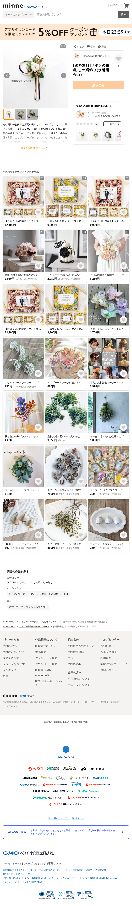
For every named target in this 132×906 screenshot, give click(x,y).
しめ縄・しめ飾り (43, 582)
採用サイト (78, 818)
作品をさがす (11, 657)
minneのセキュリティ (113, 664)
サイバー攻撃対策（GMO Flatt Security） (100, 878)
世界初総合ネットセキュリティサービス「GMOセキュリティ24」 (32, 870)
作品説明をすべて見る (33, 147)
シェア (80, 46)
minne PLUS (43, 669)
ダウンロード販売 (46, 664)
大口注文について (79, 684)
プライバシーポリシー (88, 702)
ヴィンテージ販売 (46, 657)
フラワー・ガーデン (18, 582)
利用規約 (105, 657)
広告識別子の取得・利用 (64, 702)
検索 (123, 14)
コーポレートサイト (58, 818)
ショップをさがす (14, 664)
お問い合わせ (108, 670)
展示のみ (98, 85)
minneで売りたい (46, 645)
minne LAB (42, 675)
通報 (103, 46)
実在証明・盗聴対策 (12, 878)
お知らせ (105, 645)
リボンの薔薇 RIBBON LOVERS (94, 56)
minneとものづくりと (81, 645)
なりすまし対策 (10, 882)
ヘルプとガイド (110, 651)
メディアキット (10, 706)
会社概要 (104, 702)
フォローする (112, 123)
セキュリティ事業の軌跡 (31, 882)
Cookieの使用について (40, 702)
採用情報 (115, 702)
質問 (92, 46)
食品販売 (40, 651)
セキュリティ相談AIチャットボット (18, 874)
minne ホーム (9, 621)
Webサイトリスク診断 (96, 870)
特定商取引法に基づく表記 (15, 702)
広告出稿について (79, 678)
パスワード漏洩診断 (73, 870)
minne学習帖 (76, 651)
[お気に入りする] (118, 58)
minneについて (12, 645)
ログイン (114, 5)
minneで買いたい (13, 651)
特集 (5, 676)
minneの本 (74, 664)
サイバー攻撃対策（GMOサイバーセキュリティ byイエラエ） (51, 878)
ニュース (73, 657)
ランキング (9, 670)
